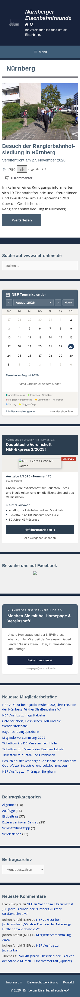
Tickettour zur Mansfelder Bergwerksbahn (33, 749)
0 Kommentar (21, 178)
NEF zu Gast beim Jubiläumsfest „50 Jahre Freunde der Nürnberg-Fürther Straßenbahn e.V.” (37, 909)
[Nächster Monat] (58, 302)
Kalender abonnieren (61, 411)
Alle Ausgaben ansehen (40, 538)
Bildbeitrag (10, 816)
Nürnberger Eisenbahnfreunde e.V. (48, 18)
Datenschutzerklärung (42, 982)
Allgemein (9, 804)
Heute (68, 302)
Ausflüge (8, 810)
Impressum (14, 982)
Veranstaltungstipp (16, 828)
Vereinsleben (11, 834)
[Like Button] (22, 169)
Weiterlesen (22, 220)
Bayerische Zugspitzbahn (20, 731)
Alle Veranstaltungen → (20, 411)
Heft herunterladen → (40, 529)
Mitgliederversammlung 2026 (23, 737)
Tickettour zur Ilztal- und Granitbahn (28, 755)
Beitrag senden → (40, 660)
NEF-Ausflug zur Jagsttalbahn (23, 715)
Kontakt (68, 982)
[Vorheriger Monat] (9, 302)
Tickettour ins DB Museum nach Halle (29, 743)
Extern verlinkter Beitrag (20, 822)
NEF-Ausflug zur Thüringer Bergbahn (29, 771)
